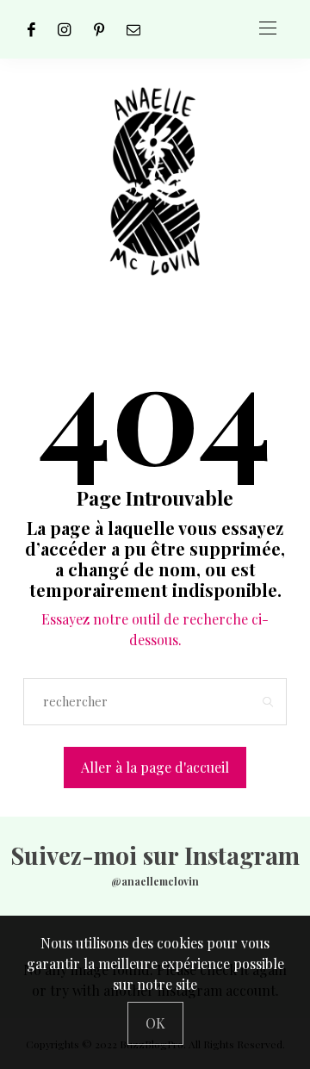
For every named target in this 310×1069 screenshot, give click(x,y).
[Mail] (133, 29)
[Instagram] (64, 29)
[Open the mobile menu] (268, 28)
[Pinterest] (99, 29)
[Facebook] (31, 29)
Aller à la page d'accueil (155, 767)
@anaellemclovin (155, 881)
